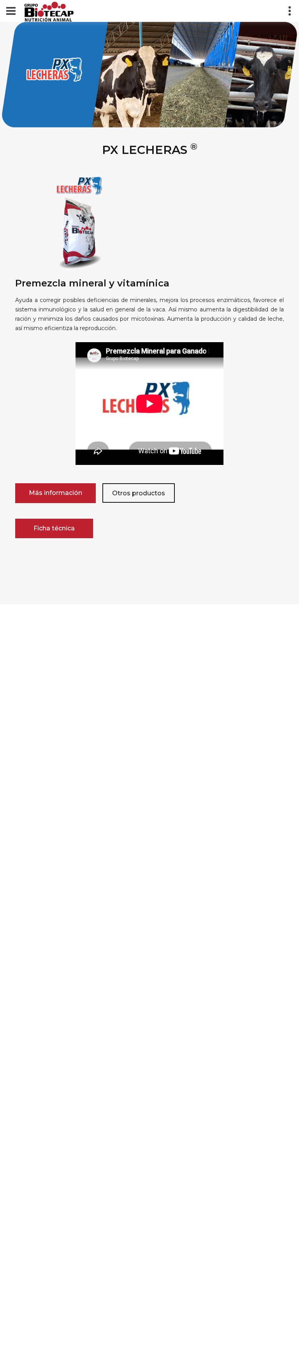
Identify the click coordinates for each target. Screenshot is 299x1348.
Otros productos (138, 493)
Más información (55, 492)
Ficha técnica (54, 528)
